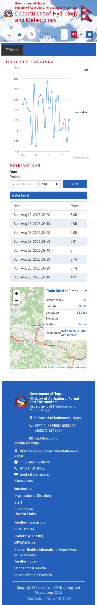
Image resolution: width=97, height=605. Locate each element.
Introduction (23, 489)
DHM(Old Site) (24, 529)
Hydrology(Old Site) (28, 536)
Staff (18, 502)
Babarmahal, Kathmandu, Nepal (57, 418)
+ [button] (16, 294)
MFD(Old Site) (24, 543)
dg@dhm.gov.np (46, 438)
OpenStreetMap (62, 367)
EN (74, 34)
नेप (81, 34)
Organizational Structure (32, 495)
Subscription (23, 509)
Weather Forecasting (29, 522)
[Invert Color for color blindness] (31, 34)
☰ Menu (12, 50)
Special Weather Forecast (33, 575)
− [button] (16, 301)
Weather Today (25, 561)
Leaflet (45, 367)
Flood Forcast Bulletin (30, 568)
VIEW (75, 184)
